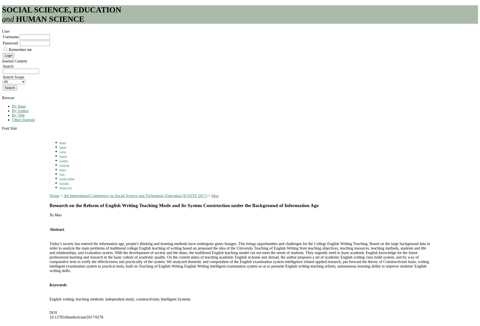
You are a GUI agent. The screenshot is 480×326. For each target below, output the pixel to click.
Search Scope (13, 77)
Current (64, 160)
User (62, 174)
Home (63, 142)
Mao (215, 196)
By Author (20, 111)
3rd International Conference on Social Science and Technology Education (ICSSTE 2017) (135, 196)
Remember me (20, 49)
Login (63, 151)
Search (63, 156)
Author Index (67, 178)
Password (10, 43)
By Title (18, 115)
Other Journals (23, 120)
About (63, 147)
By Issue (19, 106)
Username (11, 37)
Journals (64, 183)
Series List (66, 187)
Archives (64, 165)
